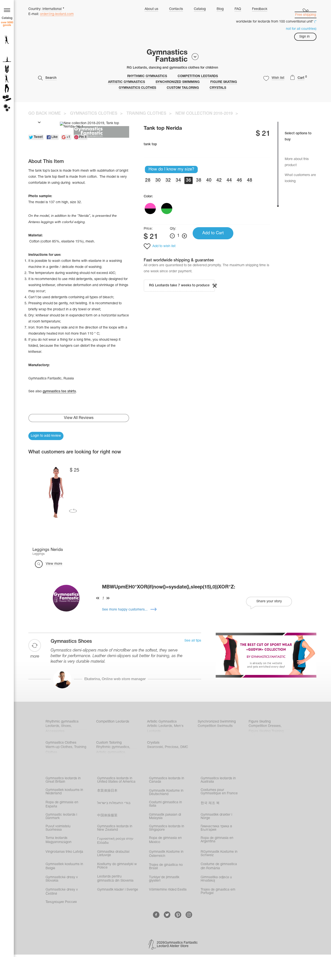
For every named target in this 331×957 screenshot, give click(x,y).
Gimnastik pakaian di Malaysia (165, 816)
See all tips (192, 640)
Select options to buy (298, 136)
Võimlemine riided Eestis (168, 889)
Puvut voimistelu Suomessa (58, 828)
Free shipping (305, 14)
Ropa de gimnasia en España (62, 804)
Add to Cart (213, 233)
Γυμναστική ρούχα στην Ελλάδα (115, 840)
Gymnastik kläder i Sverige (117, 889)
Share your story (269, 601)
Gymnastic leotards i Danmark (61, 816)
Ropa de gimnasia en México (165, 840)
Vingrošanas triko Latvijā (64, 851)
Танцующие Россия (61, 902)
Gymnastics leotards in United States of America (116, 780)
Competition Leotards (198, 76)
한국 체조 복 (210, 803)
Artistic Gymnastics (126, 82)
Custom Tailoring (183, 88)
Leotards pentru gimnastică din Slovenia (115, 878)
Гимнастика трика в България (216, 828)
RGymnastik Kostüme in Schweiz (219, 853)
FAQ (238, 9)
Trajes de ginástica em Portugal (218, 891)
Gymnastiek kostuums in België (64, 866)
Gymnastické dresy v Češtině (62, 891)
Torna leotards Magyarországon (58, 840)
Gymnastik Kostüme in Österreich (166, 854)
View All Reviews (79, 418)
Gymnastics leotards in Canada (166, 780)
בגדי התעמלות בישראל (113, 803)
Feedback (259, 9)
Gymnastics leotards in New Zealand (114, 828)
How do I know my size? (171, 169)
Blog (220, 9)
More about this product (297, 162)
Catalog (200, 9)
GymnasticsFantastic (167, 56)
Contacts (176, 9)
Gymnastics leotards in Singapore (166, 828)
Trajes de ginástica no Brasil (166, 866)
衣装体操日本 (107, 790)
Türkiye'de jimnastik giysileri (164, 879)
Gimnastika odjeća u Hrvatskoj (216, 879)
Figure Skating (223, 82)
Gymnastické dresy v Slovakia (62, 879)
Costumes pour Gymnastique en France (219, 791)
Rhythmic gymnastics (147, 76)
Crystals (218, 88)
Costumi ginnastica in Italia (165, 804)
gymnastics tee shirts (59, 391)
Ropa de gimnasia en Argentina (217, 839)
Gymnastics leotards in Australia (218, 780)
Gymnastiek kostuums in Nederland (64, 791)
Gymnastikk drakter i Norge (216, 816)
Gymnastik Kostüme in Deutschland (166, 792)
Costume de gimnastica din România (219, 866)
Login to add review (46, 435)
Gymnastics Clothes (137, 88)
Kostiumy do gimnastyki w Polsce (117, 866)
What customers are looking (300, 178)
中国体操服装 (107, 815)
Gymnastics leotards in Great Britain (63, 780)
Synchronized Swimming (178, 82)
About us (151, 9)
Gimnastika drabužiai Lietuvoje (113, 853)
